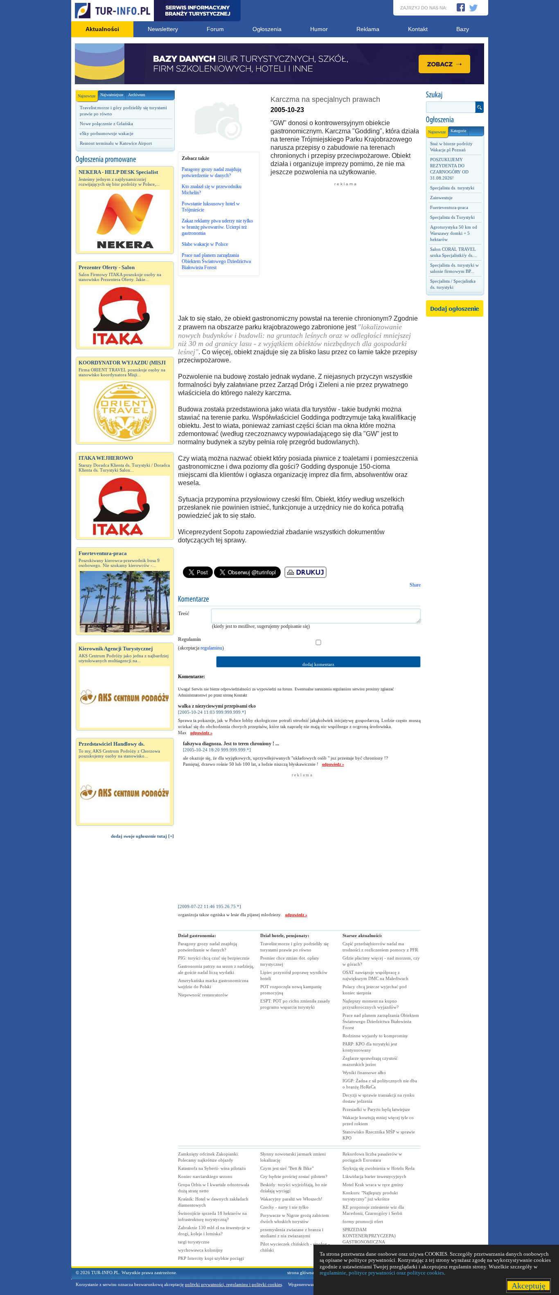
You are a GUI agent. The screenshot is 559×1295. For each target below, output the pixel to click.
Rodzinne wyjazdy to (375, 1035)
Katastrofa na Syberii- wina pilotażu (212, 1168)
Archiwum (136, 94)
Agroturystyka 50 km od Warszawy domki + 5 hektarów (453, 233)
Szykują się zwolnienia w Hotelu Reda (379, 1168)
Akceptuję (528, 1285)
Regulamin (189, 639)
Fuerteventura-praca (449, 207)
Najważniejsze (111, 94)
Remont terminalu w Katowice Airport (116, 143)
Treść (183, 613)
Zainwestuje (441, 197)
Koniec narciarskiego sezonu (205, 1176)
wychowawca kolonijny (200, 1250)
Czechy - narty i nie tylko (284, 1207)
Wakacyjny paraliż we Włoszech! (291, 1198)
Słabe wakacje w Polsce (205, 244)
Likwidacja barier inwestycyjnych (374, 1176)
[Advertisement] (125, 983)
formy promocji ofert (363, 1221)
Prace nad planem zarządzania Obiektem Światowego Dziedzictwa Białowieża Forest (216, 261)
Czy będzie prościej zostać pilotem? (293, 1176)
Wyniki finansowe (364, 1072)
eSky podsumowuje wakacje (106, 133)
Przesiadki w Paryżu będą (376, 1109)
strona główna (300, 1272)
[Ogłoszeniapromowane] (125, 159)
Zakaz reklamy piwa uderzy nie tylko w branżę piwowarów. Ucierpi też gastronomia (217, 227)
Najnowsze (86, 96)
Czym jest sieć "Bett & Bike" (286, 1168)
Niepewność (203, 994)
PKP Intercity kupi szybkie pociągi (211, 1258)
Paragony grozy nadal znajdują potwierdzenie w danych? (211, 172)
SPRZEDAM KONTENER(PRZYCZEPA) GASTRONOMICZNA (369, 1235)
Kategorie (458, 130)
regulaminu (211, 648)
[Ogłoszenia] (454, 120)
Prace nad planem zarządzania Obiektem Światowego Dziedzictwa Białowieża (381, 1021)
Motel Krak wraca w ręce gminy (373, 1184)
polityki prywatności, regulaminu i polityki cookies (233, 1284)
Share (415, 585)
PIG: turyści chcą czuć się (214, 958)
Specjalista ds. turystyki (452, 187)
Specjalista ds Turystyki (452, 217)
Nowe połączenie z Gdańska (106, 123)
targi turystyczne (194, 1241)
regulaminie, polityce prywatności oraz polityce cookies (382, 1273)
